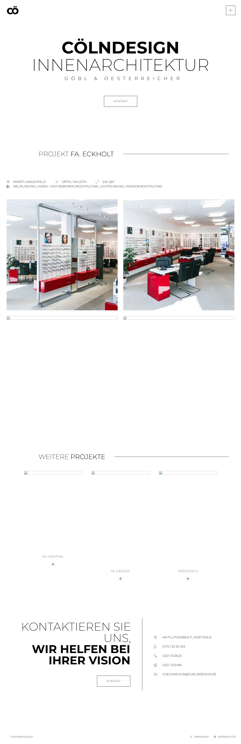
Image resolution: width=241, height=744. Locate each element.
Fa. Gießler (120, 571)
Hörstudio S (188, 571)
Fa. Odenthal (53, 556)
